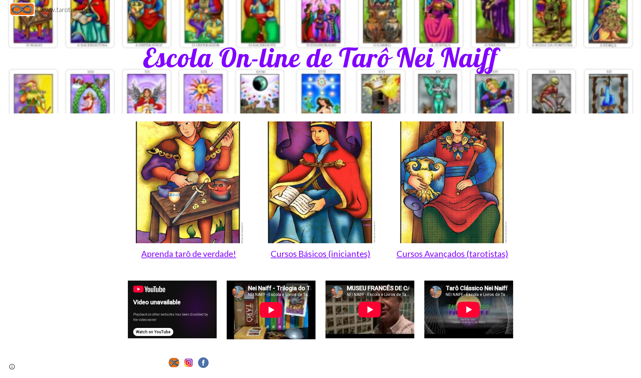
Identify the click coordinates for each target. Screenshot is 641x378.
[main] (320, 56)
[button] (12, 366)
